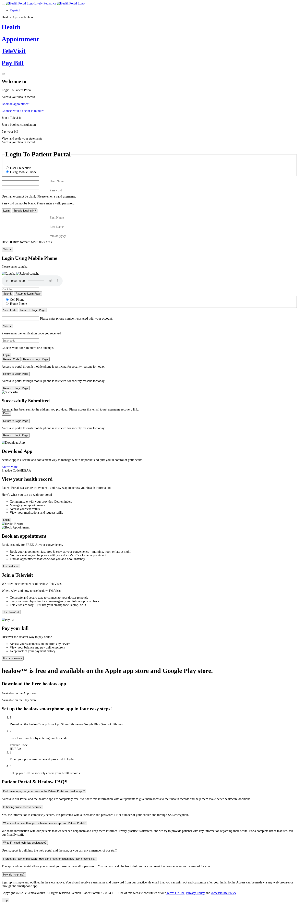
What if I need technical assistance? (24, 842)
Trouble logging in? (25, 210)
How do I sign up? (13, 874)
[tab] (149, 93)
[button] (27, 273)
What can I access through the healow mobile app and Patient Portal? (44, 823)
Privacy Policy (195, 893)
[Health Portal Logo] (71, 3)
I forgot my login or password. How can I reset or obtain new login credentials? (49, 858)
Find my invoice (12, 658)
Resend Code (11, 359)
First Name (57, 217)
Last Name (57, 226)
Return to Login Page (28, 293)
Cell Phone (17, 299)
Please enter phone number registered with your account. (76, 318)
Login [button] (6, 519)
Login (6, 210)
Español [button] (15, 10)
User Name (57, 181)
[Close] (3, 73)
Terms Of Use (175, 893)
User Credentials (20, 168)
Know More (9, 466)
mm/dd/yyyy (58, 236)
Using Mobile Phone (23, 172)
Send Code (9, 310)
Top (5, 900)
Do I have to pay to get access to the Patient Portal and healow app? (44, 791)
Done (6, 413)
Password (56, 190)
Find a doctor (11, 566)
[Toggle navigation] (3, 4)
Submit (7, 249)
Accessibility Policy (223, 893)
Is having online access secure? (22, 807)
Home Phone (18, 303)
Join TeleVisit (11, 612)
